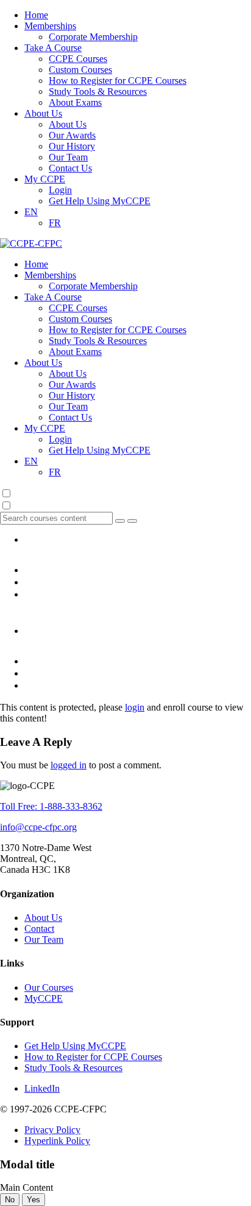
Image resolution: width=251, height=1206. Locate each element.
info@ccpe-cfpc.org (38, 827)
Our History (72, 146)
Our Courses (48, 987)
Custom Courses (80, 69)
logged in (69, 765)
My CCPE (44, 179)
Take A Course (53, 48)
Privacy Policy (52, 1130)
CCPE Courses (78, 58)
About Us (43, 113)
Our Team (68, 157)
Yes (33, 1199)
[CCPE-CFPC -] (31, 243)
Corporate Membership (93, 37)
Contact (39, 928)
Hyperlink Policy (57, 1140)
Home (36, 15)
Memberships (50, 26)
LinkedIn (42, 1088)
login (134, 707)
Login (60, 190)
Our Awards (72, 135)
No (10, 1199)
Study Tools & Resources (98, 91)
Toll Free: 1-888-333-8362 (51, 806)
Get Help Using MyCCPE (99, 201)
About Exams (75, 102)
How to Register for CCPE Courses (117, 80)
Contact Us (70, 168)
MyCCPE (43, 998)
